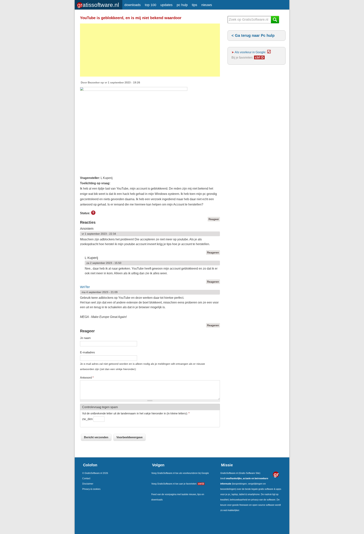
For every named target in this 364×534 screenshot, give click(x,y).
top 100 (150, 5)
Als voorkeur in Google (250, 52)
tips (194, 5)
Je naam (85, 338)
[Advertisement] (150, 50)
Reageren (213, 252)
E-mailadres (87, 352)
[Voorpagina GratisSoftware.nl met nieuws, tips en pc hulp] (98, 4)
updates (166, 5)
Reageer (214, 219)
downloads (132, 5)
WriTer (85, 287)
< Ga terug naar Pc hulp (253, 35)
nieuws (206, 5)
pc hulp (182, 5)
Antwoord (87, 377)
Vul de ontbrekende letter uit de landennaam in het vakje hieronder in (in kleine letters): (136, 413)
